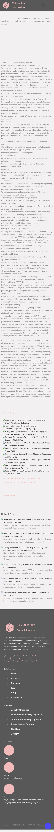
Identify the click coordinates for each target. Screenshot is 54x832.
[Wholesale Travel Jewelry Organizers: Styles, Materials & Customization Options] (4, 459)
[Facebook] (6, 505)
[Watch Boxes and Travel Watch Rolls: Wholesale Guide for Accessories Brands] (4, 442)
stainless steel (33, 343)
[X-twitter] (16, 658)
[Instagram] (25, 658)
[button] (43, 5)
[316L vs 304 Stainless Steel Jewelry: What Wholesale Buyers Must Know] (4, 471)
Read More (8, 531)
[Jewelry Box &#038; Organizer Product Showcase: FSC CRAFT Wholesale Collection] (4, 420)
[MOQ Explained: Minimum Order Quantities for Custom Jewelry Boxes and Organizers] (4, 465)
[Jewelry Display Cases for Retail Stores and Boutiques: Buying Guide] (4, 448)
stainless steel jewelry (42, 62)
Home (3, 18)
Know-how (12, 18)
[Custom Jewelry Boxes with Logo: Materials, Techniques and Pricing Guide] (4, 454)
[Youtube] (34, 658)
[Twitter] (13, 505)
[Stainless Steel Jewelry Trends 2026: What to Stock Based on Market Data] (4, 437)
